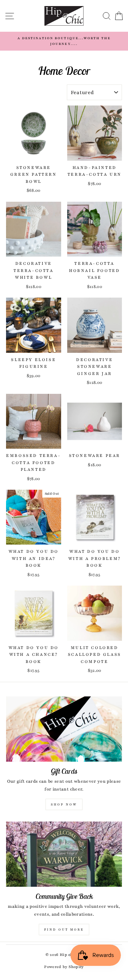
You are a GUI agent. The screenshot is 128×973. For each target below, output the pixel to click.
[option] (64, 41)
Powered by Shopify (64, 966)
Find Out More (64, 929)
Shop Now (64, 804)
